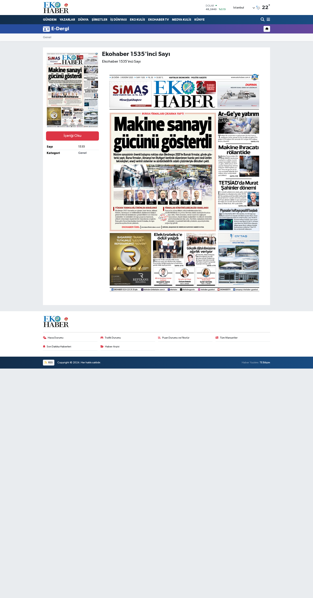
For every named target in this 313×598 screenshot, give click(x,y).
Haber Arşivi (112, 346)
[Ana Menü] (267, 20)
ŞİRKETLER (99, 19)
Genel (47, 37)
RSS (50, 362)
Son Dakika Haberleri (59, 346)
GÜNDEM (50, 19)
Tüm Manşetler (229, 337)
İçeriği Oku (72, 136)
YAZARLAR (67, 19)
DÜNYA (83, 19)
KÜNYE (199, 19)
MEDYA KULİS (181, 19)
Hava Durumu (55, 337)
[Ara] (263, 20)
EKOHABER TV (158, 19)
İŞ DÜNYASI (118, 19)
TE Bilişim (265, 362)
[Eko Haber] (56, 7)
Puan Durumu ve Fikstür (175, 337)
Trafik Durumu (113, 337)
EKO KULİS (137, 19)
